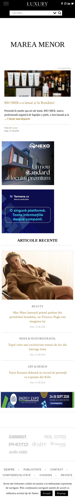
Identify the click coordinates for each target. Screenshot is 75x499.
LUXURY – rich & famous (37, 4)
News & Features (32, 338)
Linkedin (69, 3)
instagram (65, 3)
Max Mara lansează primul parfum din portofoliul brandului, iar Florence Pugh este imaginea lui (37, 317)
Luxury (15, 128)
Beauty (37, 306)
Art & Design (37, 366)
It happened (64, 68)
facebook (62, 3)
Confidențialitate (17, 475)
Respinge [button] (61, 493)
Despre (9, 469)
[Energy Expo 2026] (37, 399)
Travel (50, 338)
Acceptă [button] (46, 493)
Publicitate (32, 469)
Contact (56, 469)
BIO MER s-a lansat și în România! (29, 103)
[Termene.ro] (28, 232)
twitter (72, 3)
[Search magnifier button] (59, 13)
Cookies (46, 475)
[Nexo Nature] (28, 184)
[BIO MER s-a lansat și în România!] (37, 89)
